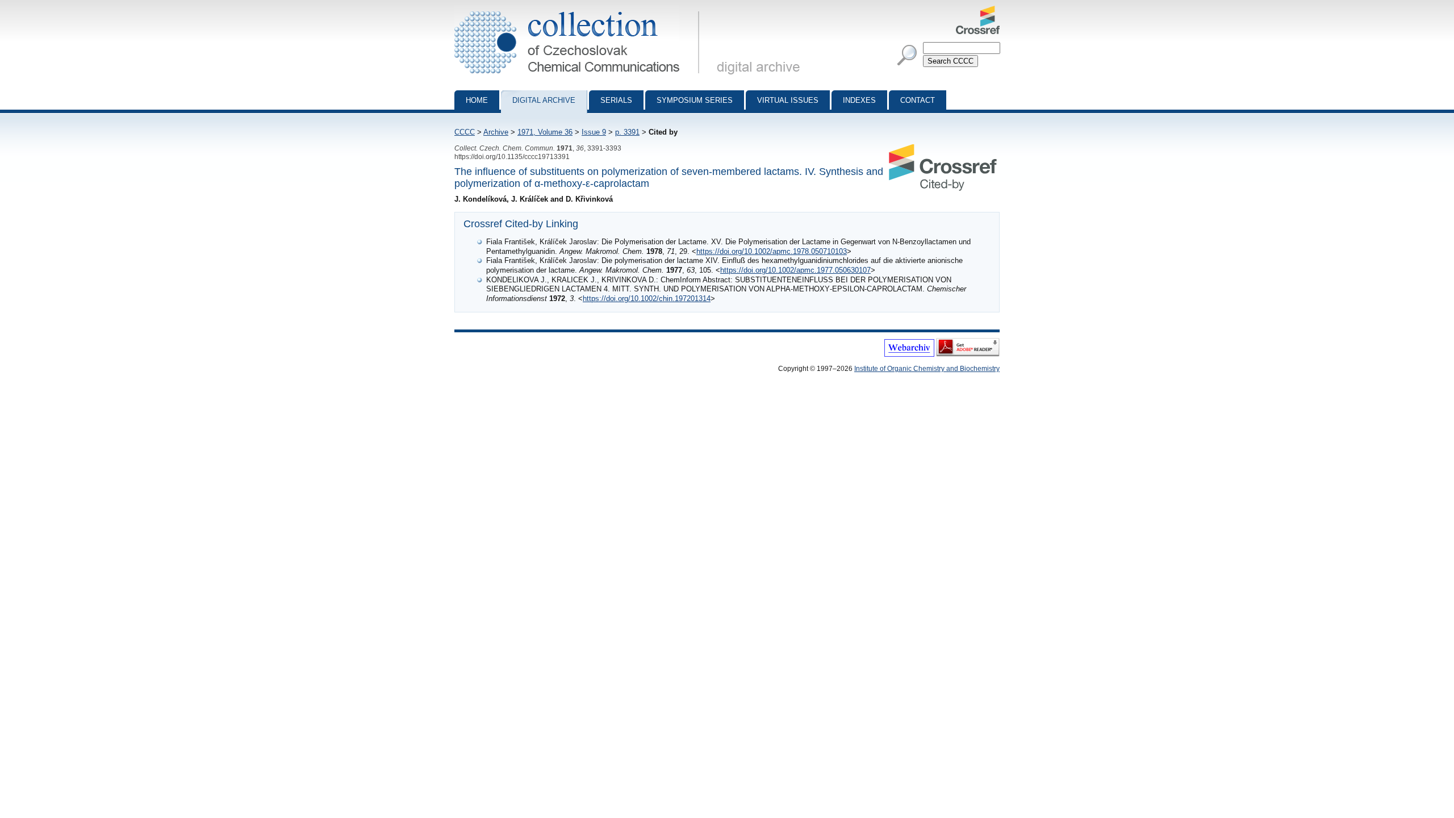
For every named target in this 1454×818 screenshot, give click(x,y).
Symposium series (695, 100)
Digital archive (543, 100)
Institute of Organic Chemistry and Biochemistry (927, 368)
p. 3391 (627, 132)
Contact (917, 100)
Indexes (859, 100)
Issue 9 (594, 132)
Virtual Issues (787, 100)
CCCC (464, 132)
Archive (495, 132)
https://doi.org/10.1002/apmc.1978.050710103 (771, 251)
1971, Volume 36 (545, 132)
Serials (616, 100)
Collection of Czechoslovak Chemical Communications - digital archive (580, 10)
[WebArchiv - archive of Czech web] (909, 354)
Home (477, 100)
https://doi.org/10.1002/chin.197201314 (647, 298)
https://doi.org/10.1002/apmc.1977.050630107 (795, 270)
